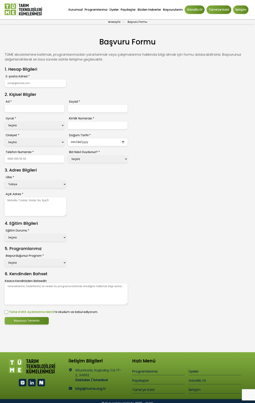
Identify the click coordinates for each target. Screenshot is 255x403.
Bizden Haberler (149, 9)
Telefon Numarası (20, 152)
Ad (9, 101)
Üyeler (114, 9)
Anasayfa (114, 22)
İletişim (240, 9)
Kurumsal (76, 9)
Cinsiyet (12, 135)
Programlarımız (96, 9)
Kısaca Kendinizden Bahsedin (26, 281)
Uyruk (11, 118)
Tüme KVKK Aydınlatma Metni (31, 312)
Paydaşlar (128, 9)
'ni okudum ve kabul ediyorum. (53, 312)
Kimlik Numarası (81, 118)
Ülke (10, 177)
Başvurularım (173, 9)
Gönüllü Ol (194, 9)
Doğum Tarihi (80, 135)
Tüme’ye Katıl (219, 9)
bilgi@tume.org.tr (90, 388)
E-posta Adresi (18, 76)
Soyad (74, 101)
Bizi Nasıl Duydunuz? (84, 152)
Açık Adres (14, 194)
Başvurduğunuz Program (25, 256)
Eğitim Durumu (17, 230)
